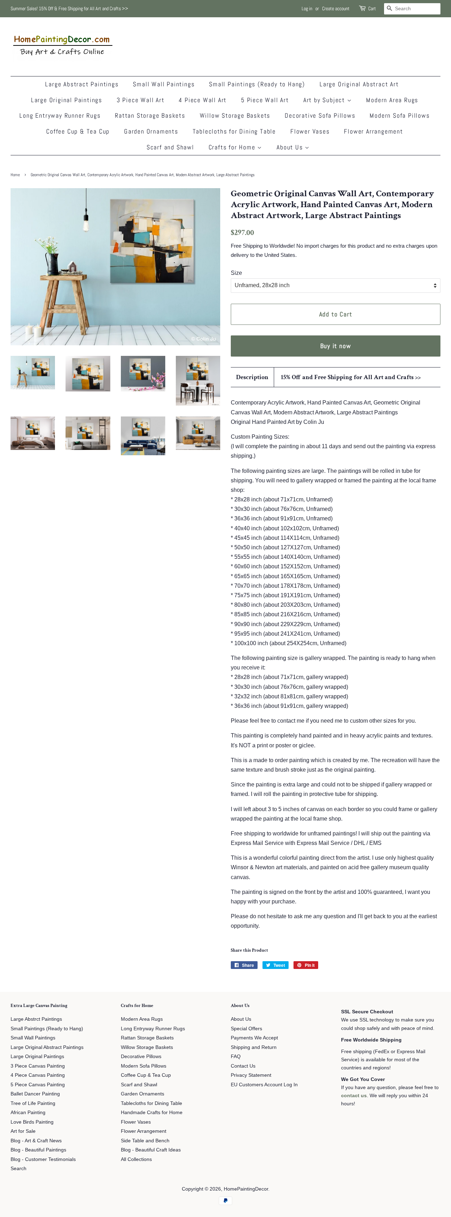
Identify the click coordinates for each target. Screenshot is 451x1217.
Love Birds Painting (32, 1122)
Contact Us (243, 1066)
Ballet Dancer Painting (35, 1093)
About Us (291, 147)
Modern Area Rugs (392, 100)
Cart (372, 8)
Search (18, 1168)
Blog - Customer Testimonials (43, 1159)
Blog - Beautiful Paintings (38, 1150)
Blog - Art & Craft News (36, 1140)
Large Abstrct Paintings (36, 1019)
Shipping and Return (254, 1047)
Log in (307, 8)
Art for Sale (23, 1131)
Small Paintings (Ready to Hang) (257, 84)
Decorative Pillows (141, 1056)
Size (236, 273)
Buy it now (335, 346)
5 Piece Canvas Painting (38, 1084)
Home (15, 175)
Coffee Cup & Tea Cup (78, 131)
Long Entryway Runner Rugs (59, 115)
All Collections (136, 1159)
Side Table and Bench (145, 1140)
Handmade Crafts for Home (152, 1112)
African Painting (28, 1112)
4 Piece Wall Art (203, 100)
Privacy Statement (251, 1075)
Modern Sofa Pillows (400, 115)
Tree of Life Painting (33, 1103)
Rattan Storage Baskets (150, 115)
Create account (336, 8)
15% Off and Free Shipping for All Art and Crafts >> (351, 377)
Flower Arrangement (373, 131)
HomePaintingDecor (246, 1189)
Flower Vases (310, 131)
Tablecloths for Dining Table (234, 131)
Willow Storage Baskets (235, 115)
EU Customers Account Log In (264, 1084)
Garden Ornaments (151, 131)
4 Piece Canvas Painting (38, 1075)
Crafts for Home (233, 147)
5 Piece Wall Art (265, 100)
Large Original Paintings (66, 100)
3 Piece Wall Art (141, 100)
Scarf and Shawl (170, 147)
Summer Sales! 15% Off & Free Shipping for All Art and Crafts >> (69, 8)
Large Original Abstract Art (359, 84)
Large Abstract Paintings (81, 84)
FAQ (236, 1056)
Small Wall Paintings (163, 84)
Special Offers (246, 1028)
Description (252, 377)
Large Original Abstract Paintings (47, 1047)
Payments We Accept (254, 1037)
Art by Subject (325, 100)
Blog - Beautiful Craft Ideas (151, 1150)
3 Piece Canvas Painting (38, 1066)
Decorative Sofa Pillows (320, 115)
